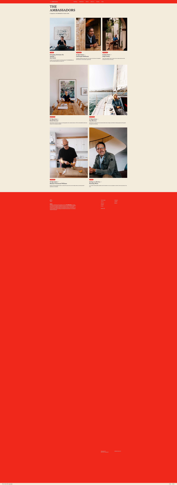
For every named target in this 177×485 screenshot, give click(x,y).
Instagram (116, 200)
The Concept (103, 200)
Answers (102, 204)
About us (92, 1)
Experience (81, 1)
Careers (97, 1)
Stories (87, 1)
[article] (62, 40)
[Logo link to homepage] (54, 1)
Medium (115, 203)
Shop (103, 1)
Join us (102, 201)
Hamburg (75, 1)
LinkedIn (115, 201)
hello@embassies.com (117, 451)
